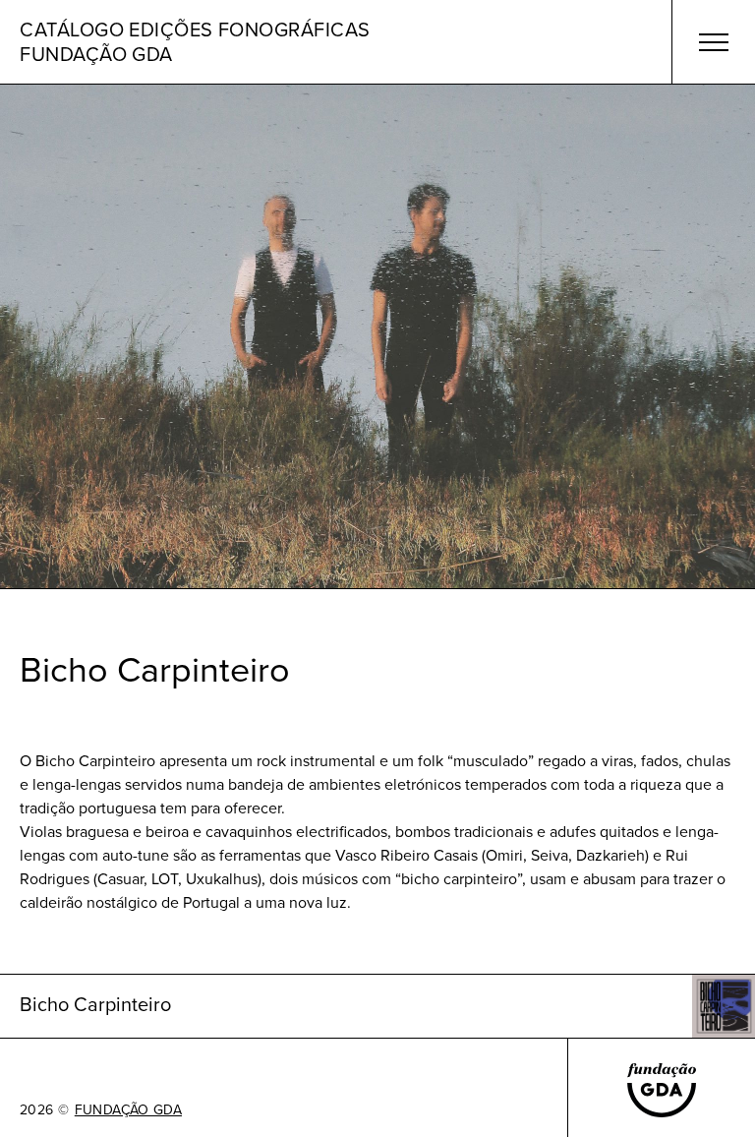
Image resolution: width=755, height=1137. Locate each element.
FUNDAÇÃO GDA (128, 1110)
